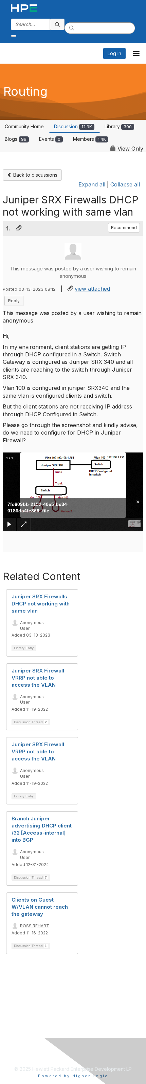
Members (89, 139)
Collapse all (125, 184)
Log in (114, 53)
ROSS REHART (34, 925)
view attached (92, 288)
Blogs (15, 139)
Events (49, 139)
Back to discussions (34, 175)
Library (118, 126)
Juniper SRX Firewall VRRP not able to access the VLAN (38, 677)
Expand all (91, 184)
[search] (57, 24)
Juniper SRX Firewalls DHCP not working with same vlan (41, 603)
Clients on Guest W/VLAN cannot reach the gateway (40, 907)
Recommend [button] (124, 227)
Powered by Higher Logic (73, 1076)
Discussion (73, 126)
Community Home (24, 126)
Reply (14, 300)
